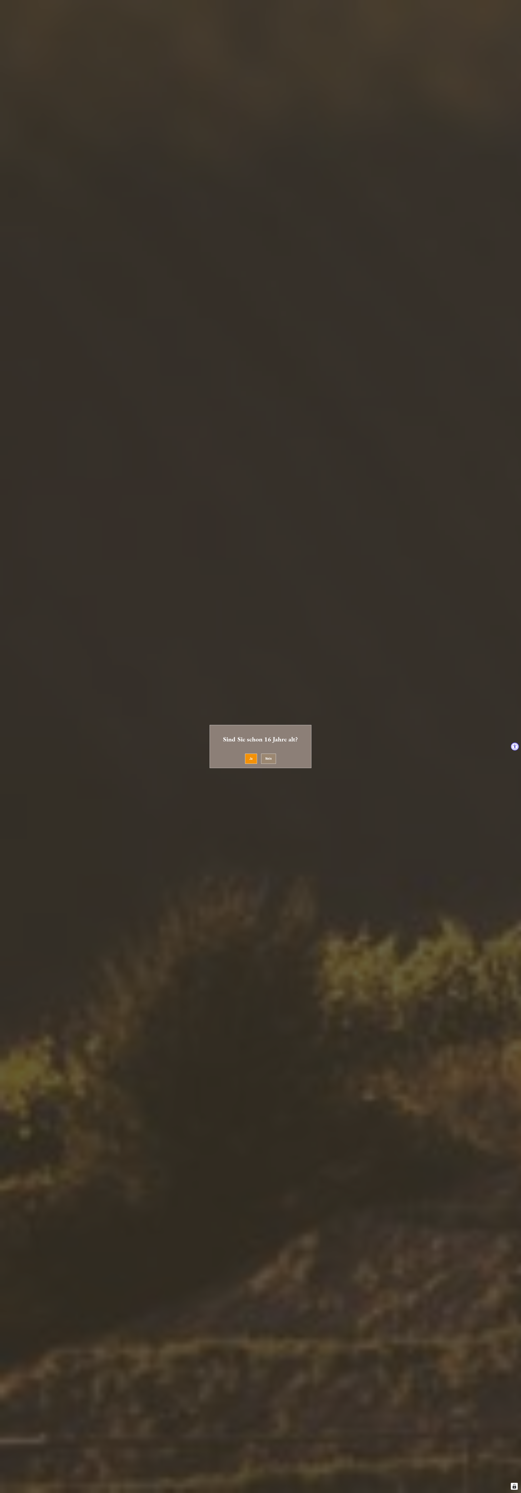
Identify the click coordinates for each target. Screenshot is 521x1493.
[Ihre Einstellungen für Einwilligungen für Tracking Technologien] (514, 1486)
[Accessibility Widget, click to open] (515, 746)
